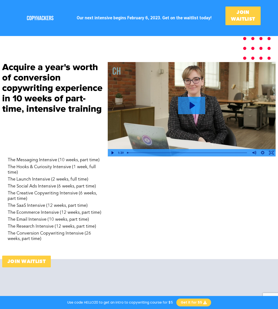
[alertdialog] (139, 302)
